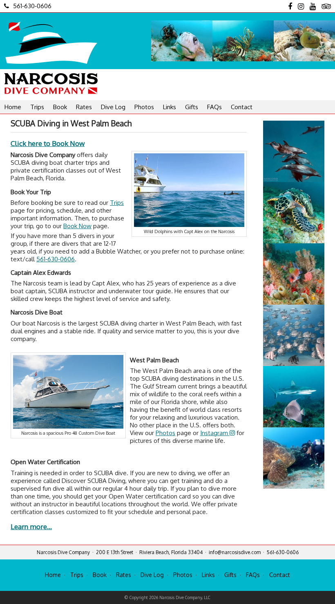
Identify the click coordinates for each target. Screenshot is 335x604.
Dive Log (113, 107)
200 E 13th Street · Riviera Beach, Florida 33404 (149, 552)
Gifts (191, 107)
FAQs (214, 107)
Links (169, 107)
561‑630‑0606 (32, 6)
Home (12, 107)
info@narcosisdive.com (235, 552)
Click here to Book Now (48, 143)
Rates (84, 107)
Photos (144, 107)
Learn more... (31, 526)
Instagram (215, 433)
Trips (37, 107)
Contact (241, 107)
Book (60, 107)
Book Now (77, 226)
